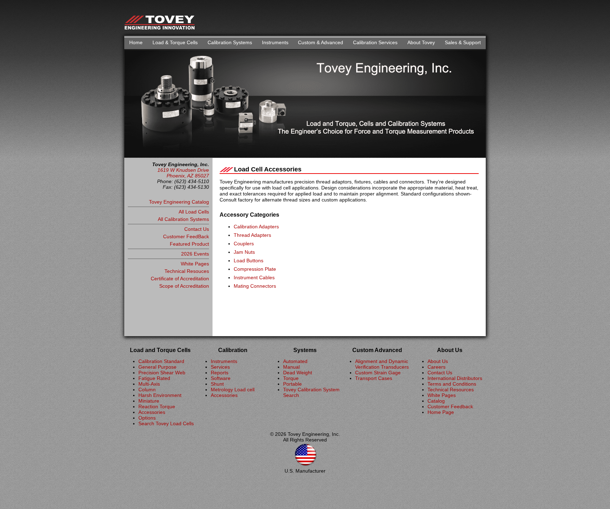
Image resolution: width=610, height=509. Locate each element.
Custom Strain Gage (378, 372)
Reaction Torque (156, 406)
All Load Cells (194, 212)
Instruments (275, 42)
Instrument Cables (254, 277)
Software (221, 378)
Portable (292, 384)
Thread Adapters (252, 235)
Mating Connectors (255, 286)
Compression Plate (255, 269)
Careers (436, 367)
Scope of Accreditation (184, 286)
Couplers (244, 243)
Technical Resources (450, 389)
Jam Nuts (244, 252)
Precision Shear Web (161, 372)
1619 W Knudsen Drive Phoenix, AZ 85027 (183, 173)
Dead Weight (297, 372)
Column (147, 389)
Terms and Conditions (451, 384)
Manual (291, 367)
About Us (437, 361)
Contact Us (196, 229)
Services (220, 367)
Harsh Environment (159, 395)
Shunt (217, 384)
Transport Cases (373, 378)
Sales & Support (463, 42)
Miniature (148, 401)
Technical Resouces (187, 271)
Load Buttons (248, 260)
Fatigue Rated (154, 378)
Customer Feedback (450, 406)
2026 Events (195, 254)
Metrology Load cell (233, 389)
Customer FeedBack (186, 236)
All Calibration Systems (183, 219)
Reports (219, 372)
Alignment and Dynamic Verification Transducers (382, 364)
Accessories (151, 412)
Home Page (440, 412)
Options (147, 418)
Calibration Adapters (256, 226)
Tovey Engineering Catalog (179, 202)
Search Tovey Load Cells (166, 423)
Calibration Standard (161, 361)
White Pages (195, 264)
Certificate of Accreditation (180, 278)
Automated (295, 361)
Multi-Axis (149, 384)
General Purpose (157, 367)
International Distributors (454, 378)
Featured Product (189, 244)
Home (136, 42)
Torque (291, 378)
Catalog (436, 401)
